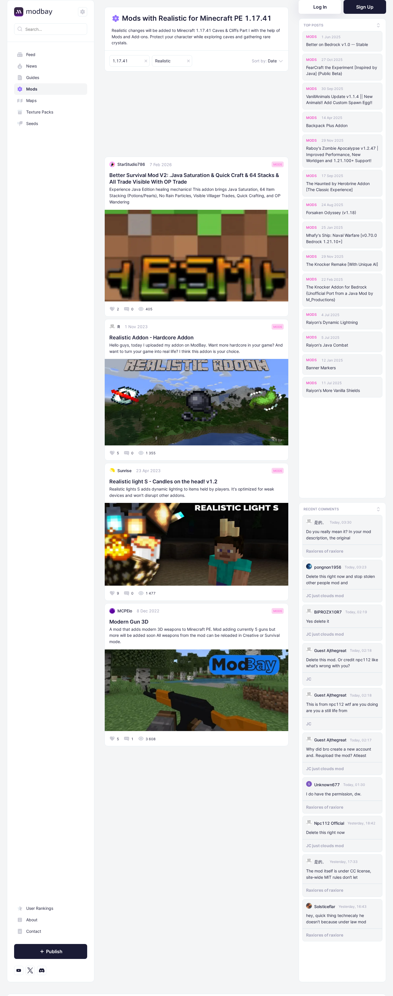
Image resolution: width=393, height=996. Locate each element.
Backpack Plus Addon (327, 125)
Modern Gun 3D (128, 622)
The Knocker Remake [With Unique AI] (342, 264)
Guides (32, 77)
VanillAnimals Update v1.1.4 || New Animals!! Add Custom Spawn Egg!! (339, 99)
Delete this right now (325, 831)
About (31, 919)
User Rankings (39, 908)
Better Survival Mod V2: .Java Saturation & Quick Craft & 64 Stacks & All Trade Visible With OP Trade (194, 178)
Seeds (32, 123)
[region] (50, 512)
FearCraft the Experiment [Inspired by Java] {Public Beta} (341, 70)
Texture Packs (39, 111)
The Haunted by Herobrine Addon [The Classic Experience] (338, 186)
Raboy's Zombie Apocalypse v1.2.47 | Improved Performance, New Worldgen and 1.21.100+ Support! (342, 154)
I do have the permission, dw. (333, 793)
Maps (31, 100)
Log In (320, 7)
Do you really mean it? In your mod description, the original (338, 533)
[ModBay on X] (30, 970)
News (31, 66)
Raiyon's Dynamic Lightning (332, 322)
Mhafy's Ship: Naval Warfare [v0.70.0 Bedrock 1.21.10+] (341, 238)
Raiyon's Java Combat (327, 345)
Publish (54, 951)
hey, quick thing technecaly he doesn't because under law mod (336, 917)
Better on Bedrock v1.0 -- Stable (337, 44)
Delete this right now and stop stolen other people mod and (340, 578)
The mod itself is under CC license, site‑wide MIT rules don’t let (338, 873)
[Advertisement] (196, 116)
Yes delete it (317, 620)
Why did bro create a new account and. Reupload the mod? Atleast (338, 751)
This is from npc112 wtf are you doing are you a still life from (342, 706)
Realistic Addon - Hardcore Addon (151, 337)
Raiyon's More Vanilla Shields (333, 390)
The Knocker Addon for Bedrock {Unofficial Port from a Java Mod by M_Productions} (339, 293)
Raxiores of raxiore (324, 549)
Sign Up (364, 7)
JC (308, 678)
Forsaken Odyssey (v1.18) (331, 212)
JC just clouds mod (325, 594)
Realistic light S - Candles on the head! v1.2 (163, 481)
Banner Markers (321, 367)
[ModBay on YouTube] (18, 970)
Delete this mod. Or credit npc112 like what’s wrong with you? (342, 661)
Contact (33, 931)
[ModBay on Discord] (41, 970)
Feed (30, 54)
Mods (31, 88)
